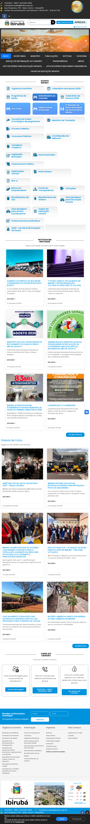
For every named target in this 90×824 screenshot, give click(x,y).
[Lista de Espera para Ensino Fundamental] (8, 211)
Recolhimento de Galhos (47, 198)
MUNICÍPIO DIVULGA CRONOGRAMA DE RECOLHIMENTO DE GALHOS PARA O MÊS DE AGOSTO (24, 344)
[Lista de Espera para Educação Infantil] (62, 199)
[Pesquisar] (53, 22)
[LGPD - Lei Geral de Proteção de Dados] (8, 229)
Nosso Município (47, 154)
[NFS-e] (8, 180)
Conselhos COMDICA (16, 146)
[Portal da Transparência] (35, 189)
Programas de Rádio (18, 97)
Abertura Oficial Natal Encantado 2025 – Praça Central (20, 484)
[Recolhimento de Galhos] (35, 198)
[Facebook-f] (4, 16)
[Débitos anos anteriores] (35, 108)
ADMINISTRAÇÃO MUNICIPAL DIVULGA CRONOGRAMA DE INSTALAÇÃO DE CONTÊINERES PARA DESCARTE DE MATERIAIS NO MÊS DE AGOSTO (65, 345)
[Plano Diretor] (35, 171)
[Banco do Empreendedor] (8, 189)
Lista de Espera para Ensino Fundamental (66, 66)
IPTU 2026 (16, 108)
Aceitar (61, 819)
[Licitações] (62, 188)
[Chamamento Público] (8, 164)
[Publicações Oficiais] (8, 172)
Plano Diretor (45, 171)
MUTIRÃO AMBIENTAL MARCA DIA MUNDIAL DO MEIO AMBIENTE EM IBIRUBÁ (67, 617)
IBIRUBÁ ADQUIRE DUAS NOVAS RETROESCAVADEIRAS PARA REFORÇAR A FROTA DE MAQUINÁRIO (66, 485)
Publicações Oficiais (17, 172)
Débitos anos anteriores (45, 108)
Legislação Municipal (16, 155)
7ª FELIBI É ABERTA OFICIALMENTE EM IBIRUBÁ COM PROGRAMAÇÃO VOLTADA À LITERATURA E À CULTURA (64, 283)
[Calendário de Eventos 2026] (48, 88)
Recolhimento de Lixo (20, 198)
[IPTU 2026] (8, 108)
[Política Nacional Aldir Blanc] (8, 220)
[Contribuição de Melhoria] (48, 137)
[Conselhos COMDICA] (8, 146)
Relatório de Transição (63, 120)
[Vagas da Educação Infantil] (35, 211)
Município (35, 56)
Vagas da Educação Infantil (45, 71)
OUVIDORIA (81, 56)
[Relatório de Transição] (48, 120)
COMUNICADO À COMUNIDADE (61, 405)
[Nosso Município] (35, 154)
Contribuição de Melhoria (60, 137)
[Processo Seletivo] (8, 128)
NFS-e (14, 180)
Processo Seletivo (20, 128)
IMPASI (81, 61)
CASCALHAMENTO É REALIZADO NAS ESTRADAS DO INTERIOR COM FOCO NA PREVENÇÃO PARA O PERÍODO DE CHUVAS (21, 618)
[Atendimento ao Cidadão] (35, 97)
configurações (19, 822)
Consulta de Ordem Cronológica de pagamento (25, 120)
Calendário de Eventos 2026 (66, 88)
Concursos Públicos (21, 136)
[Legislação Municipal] (8, 155)
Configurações (77, 819)
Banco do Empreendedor (19, 189)
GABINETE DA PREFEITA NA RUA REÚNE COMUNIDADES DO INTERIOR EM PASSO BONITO (24, 283)
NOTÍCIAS (67, 56)
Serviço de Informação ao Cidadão (24, 61)
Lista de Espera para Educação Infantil (22, 66)
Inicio (6, 56)
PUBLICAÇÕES (51, 56)
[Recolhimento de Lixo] (8, 198)
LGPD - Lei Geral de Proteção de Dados (25, 229)
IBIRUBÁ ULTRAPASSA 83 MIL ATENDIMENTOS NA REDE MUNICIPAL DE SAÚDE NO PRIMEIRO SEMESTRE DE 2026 (24, 407)
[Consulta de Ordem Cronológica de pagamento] (8, 120)
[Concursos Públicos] (8, 136)
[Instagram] (9, 16)
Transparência (60, 61)
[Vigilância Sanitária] (8, 88)
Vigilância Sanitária (21, 88)
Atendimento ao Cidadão (47, 97)
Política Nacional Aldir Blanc (25, 220)
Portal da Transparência (46, 189)
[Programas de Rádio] (8, 97)
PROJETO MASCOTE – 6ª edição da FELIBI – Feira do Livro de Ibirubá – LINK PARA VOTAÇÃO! (67, 549)
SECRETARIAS (20, 56)
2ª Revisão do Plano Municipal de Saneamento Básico (74, 109)
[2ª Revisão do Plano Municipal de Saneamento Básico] (62, 108)
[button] (86, 40)
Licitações (71, 188)
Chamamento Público (22, 164)
